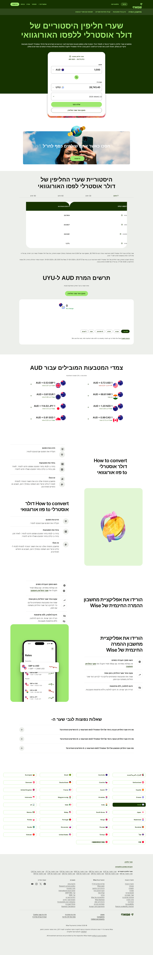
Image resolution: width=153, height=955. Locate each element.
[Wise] (136, 4)
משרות (131, 890)
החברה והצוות (129, 884)
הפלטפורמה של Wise (97, 897)
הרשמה (14, 4)
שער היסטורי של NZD (112, 873)
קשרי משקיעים (129, 895)
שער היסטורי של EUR (66, 871)
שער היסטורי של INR (126, 873)
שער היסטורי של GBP (95, 871)
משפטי (102, 914)
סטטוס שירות (130, 893)
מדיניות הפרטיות (70, 914)
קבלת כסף (101, 893)
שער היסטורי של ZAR (97, 873)
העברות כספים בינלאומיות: (123, 867)
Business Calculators (68, 906)
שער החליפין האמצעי (39, 590)
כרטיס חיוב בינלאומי (98, 888)
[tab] (116, 196)
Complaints (100, 917)
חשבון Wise (100, 886)
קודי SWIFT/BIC (70, 893)
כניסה (23, 4)
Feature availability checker (124, 906)
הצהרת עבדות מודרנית (39, 917)
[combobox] (58, 70)
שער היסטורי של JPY (51, 871)
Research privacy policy (67, 886)
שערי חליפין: (128, 862)
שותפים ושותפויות (128, 897)
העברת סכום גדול (99, 890)
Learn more (126, 338)
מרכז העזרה (130, 899)
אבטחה (131, 886)
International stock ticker (67, 890)
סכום (100, 64)
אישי (124, 4)
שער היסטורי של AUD (109, 871)
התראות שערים (70, 897)
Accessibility (129, 904)
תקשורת (131, 888)
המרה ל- (99, 82)
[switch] (76, 77)
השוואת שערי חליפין (69, 899)
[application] (38, 319)
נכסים (102, 895)
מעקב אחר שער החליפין (76, 110)
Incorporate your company (66, 902)
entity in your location (99, 935)
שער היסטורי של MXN (81, 871)
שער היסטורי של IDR (40, 873)
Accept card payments (96, 906)
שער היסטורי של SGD (83, 873)
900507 (84, 932)
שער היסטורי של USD (68, 873)
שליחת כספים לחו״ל (98, 884)
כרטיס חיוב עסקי (99, 902)
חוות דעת (131, 902)
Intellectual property (97, 919)
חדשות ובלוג (71, 884)
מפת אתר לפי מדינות (69, 917)
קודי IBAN (72, 895)
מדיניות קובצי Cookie (40, 914)
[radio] (116, 331)
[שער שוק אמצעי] (70, 56)
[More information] (122, 215)
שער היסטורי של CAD (37, 871)
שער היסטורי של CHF (54, 873)
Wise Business (99, 899)
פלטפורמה (115, 4)
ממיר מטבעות (71, 888)
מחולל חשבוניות (70, 904)
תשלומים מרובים (99, 904)
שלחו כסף (76, 104)
